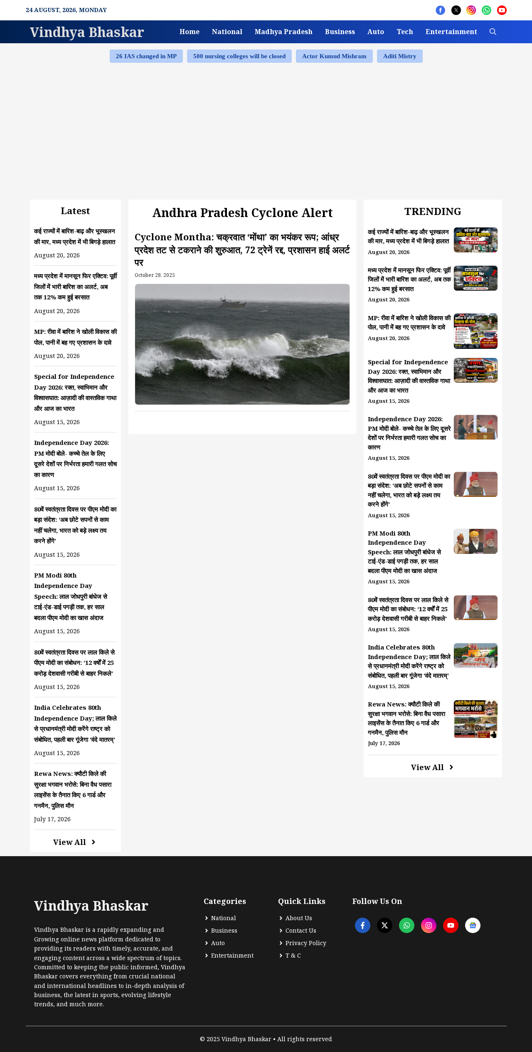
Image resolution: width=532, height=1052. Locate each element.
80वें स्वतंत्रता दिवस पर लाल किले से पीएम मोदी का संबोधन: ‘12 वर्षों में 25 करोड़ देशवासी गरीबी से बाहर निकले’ (74, 662)
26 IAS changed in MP (146, 56)
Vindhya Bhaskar (87, 32)
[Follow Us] (440, 10)
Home (190, 31)
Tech (405, 31)
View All (69, 842)
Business (340, 31)
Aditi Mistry (399, 56)
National (227, 31)
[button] (492, 31)
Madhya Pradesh (284, 31)
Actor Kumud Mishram (334, 56)
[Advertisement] (266, 130)
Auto (375, 31)
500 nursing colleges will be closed (239, 56)
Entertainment (451, 31)
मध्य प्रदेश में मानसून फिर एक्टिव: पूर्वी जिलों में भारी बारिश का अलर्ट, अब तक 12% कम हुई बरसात (75, 286)
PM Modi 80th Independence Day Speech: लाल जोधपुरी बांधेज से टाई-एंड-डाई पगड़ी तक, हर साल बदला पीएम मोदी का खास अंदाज (70, 596)
